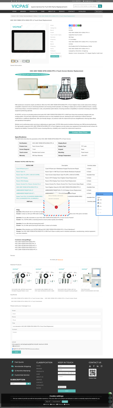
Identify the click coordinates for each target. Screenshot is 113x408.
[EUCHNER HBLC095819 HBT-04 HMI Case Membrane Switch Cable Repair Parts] (45, 278)
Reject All (48, 401)
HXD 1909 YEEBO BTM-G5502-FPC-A (27, 187)
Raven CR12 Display (22, 181)
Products (33, 11)
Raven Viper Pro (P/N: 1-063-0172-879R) (27, 174)
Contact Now (54, 56)
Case (42, 11)
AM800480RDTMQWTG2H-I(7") (25, 193)
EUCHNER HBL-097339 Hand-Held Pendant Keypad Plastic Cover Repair (21, 290)
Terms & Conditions (34, 348)
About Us (51, 11)
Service (61, 11)
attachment (17, 346)
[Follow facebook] (14, 1)
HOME (14, 11)
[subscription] (28, 384)
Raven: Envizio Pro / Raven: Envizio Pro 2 (28, 184)
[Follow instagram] (19, 1)
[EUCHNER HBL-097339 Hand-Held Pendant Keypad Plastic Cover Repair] (22, 278)
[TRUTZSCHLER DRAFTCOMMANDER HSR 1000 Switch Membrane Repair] (91, 278)
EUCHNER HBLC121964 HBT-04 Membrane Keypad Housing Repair (67, 290)
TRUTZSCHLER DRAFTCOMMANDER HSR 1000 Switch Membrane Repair (90, 290)
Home (13, 16)
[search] (100, 6)
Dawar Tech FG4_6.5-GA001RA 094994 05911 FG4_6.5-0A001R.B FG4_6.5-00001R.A (29, 197)
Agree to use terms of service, (26, 349)
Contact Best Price (79, 132)
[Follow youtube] (11, 1)
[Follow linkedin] (16, 1)
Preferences (60, 404)
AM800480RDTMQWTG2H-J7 (24, 190)
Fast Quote (99, 11)
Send (16, 352)
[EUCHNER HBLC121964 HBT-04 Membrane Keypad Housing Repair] (68, 278)
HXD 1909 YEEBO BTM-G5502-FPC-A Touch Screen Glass (27, 298)
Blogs (38, 388)
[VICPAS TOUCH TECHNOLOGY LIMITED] (20, 6)
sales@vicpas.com (89, 1)
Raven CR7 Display (22, 178)
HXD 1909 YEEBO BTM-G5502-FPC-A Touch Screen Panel (61, 298)
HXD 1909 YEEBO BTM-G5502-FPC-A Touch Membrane (26, 301)
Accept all (65, 401)
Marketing (67, 404)
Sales (98, 197)
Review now (60, 259)
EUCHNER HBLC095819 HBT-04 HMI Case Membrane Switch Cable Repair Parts (44, 290)
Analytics (54, 404)
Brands (23, 11)
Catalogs (82, 11)
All (17, 16)
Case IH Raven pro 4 (22, 168)
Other (35, 16)
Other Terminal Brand (26, 16)
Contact (71, 11)
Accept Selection (56, 401)
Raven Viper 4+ (20, 171)
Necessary (47, 404)
